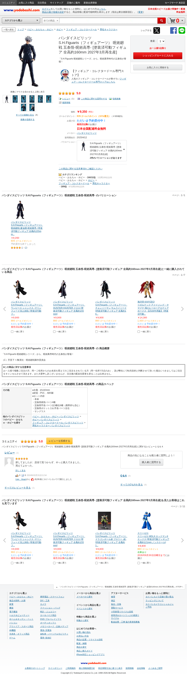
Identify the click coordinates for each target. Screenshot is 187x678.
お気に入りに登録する (158, 67)
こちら (102, 9)
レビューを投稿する (59, 440)
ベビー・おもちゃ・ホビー (72, 177)
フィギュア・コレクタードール (74, 183)
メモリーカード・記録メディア (54, 626)
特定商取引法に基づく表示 (110, 668)
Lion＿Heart (21, 479)
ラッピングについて (155, 600)
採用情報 (130, 668)
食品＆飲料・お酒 (17, 600)
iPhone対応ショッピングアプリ (91, 654)
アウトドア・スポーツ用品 (21, 626)
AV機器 (12, 630)
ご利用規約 (71, 668)
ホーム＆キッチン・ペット (21, 619)
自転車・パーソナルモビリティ (54, 634)
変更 (140, 12)
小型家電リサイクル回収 (122, 612)
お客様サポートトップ (35, 668)
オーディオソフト (48, 623)
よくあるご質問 (155, 668)
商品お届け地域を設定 (53, 12)
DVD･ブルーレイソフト (51, 619)
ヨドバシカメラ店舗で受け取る (160, 597)
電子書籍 (13, 612)
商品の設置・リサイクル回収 (90, 639)
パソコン (13, 623)
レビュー (66, 99)
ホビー (91, 180)
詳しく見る (21, 470)
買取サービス (117, 608)
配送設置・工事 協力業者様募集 (125, 622)
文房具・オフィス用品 (19, 634)
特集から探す (83, 620)
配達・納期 (82, 643)
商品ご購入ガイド (85, 651)
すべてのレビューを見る (18, 487)
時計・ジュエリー (48, 612)
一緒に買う (19, 331)
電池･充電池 (45, 630)
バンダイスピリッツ (87, 133)
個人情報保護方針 (87, 668)
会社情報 (141, 668)
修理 (113, 597)
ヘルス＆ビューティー (19, 615)
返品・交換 (116, 604)
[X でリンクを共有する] (156, 33)
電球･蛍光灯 (45, 638)
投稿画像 (116, 99)
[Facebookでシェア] (173, 33)
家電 (11, 604)
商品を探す (82, 647)
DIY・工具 (44, 600)
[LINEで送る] (182, 33)
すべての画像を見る (25, 115)
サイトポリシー (55, 668)
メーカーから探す (85, 597)
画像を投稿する (27, 119)
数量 (152, 41)
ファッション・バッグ (50, 608)
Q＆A (123, 475)
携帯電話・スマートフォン (52, 597)
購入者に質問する (151, 462)
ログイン (46, 9)
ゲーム (12, 638)
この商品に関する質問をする (94, 99)
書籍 (11, 608)
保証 (113, 600)
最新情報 (66, 102)
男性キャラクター (101, 183)
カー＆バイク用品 (48, 615)
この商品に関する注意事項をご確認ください (80, 168)
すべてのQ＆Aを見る (131, 484)
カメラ (43, 604)
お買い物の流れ (84, 632)
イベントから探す (85, 608)
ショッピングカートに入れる (157, 55)
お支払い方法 (83, 636)
